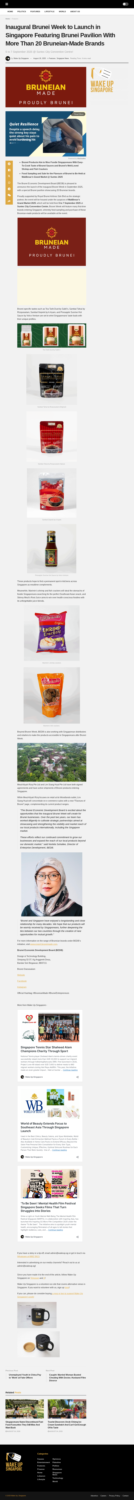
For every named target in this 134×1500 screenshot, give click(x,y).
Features (35, 11)
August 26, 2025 (39, 58)
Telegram (34, 1278)
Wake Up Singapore (21, 58)
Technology (57, 1478)
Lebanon (41, 1476)
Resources (57, 1469)
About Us (75, 11)
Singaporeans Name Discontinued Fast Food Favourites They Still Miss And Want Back (24, 1425)
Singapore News (63, 58)
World (62, 11)
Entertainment (43, 1462)
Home (10, 11)
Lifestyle (49, 11)
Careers (103, 1496)
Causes (40, 1459)
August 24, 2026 (13, 1431)
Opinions (56, 1459)
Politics (21, 11)
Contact (126, 1496)
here (67, 1287)
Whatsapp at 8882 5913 (28, 1256)
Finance (40, 1469)
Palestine (56, 1462)
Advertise (94, 1496)
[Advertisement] (51, 287)
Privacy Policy (114, 1496)
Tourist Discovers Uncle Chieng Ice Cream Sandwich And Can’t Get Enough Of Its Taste (67, 1425)
